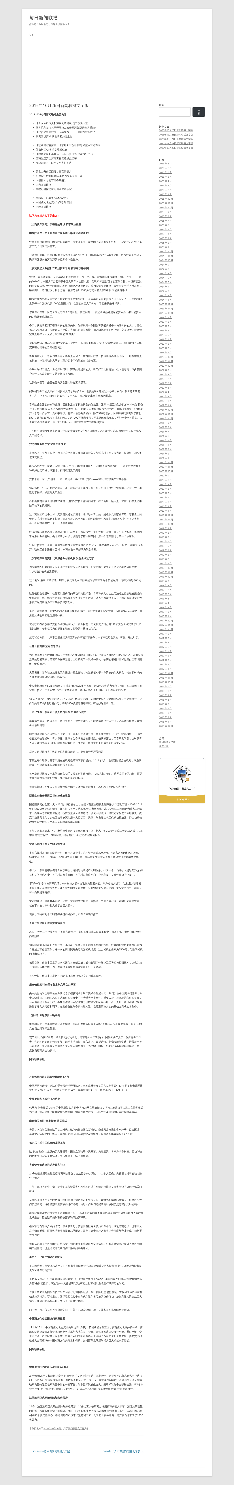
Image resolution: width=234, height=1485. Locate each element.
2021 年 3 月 (165, 449)
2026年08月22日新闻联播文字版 (176, 147)
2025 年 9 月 (165, 212)
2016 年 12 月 (166, 673)
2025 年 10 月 (166, 207)
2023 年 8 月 (165, 321)
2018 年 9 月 (165, 581)
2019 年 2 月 (165, 559)
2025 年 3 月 (165, 238)
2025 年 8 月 (165, 216)
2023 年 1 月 (165, 352)
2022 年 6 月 (165, 383)
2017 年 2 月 (165, 664)
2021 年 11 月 (166, 414)
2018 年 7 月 (165, 589)
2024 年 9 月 (165, 264)
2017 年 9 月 (165, 633)
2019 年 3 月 (165, 554)
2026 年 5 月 (165, 176)
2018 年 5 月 (165, 598)
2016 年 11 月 (166, 677)
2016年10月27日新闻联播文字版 (123, 1451)
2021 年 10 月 (166, 418)
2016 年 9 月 (165, 686)
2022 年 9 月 (165, 370)
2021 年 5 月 (165, 440)
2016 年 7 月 (165, 695)
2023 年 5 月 (165, 335)
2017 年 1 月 (165, 669)
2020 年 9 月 (165, 475)
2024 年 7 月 (165, 273)
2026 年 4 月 (165, 181)
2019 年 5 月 (165, 545)
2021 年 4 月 (165, 444)
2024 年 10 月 (166, 260)
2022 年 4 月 (165, 392)
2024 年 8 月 (165, 269)
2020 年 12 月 (166, 462)
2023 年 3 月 (165, 343)
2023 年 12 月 (166, 304)
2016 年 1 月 (165, 721)
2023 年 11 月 (166, 308)
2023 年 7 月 (165, 326)
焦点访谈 (164, 746)
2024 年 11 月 (166, 255)
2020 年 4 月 (165, 497)
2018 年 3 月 (165, 607)
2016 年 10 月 (166, 682)
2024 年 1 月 (165, 299)
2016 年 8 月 (165, 691)
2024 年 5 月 (165, 282)
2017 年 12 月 (166, 620)
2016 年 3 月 (165, 712)
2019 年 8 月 (165, 532)
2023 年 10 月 (166, 313)
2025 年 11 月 (166, 203)
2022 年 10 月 (166, 365)
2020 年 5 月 (165, 493)
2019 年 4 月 (165, 550)
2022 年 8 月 (165, 374)
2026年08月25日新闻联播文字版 (176, 134)
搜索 (161, 105)
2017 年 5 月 (165, 651)
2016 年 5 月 (165, 704)
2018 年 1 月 (165, 616)
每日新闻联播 (43, 17)
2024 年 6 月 (165, 277)
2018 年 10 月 (166, 576)
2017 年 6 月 (165, 647)
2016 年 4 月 (165, 708)
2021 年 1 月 (165, 458)
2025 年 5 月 (165, 229)
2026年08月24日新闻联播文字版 (176, 139)
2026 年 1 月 (165, 194)
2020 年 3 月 (165, 502)
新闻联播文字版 (76, 1428)
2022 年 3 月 (165, 396)
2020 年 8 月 (165, 480)
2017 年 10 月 (166, 629)
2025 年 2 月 (165, 242)
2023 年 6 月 (165, 330)
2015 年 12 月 (166, 726)
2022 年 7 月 (165, 378)
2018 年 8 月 (165, 585)
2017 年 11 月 (166, 625)
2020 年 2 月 (165, 506)
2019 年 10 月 (166, 524)
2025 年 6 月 (165, 225)
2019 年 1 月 (165, 563)
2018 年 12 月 (166, 567)
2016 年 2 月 (165, 717)
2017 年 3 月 (165, 660)
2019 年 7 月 (165, 537)
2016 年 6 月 (165, 699)
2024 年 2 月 (165, 295)
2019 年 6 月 (165, 541)
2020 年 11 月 (166, 466)
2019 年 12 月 (166, 515)
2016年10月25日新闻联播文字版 (49, 1451)
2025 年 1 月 (165, 247)
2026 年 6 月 (165, 172)
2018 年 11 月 (166, 572)
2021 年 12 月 (166, 409)
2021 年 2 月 (165, 453)
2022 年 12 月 (166, 357)
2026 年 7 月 (165, 168)
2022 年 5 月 (165, 387)
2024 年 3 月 (165, 291)
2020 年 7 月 (165, 484)
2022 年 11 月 (166, 361)
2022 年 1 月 (165, 405)
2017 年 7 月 (165, 642)
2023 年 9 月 (165, 317)
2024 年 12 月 (166, 251)
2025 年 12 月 (166, 198)
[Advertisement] (117, 71)
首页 (31, 34)
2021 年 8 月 (165, 427)
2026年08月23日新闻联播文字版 (176, 143)
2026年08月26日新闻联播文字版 (176, 130)
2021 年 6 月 (165, 436)
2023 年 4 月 (165, 339)
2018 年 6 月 (165, 594)
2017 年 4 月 (165, 655)
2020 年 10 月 (166, 471)
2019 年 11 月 (166, 519)
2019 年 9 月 (165, 528)
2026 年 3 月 (165, 185)
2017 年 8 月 (165, 638)
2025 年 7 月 (165, 220)
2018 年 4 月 (165, 603)
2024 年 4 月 (165, 286)
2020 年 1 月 (165, 510)
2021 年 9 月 (165, 422)
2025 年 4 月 (165, 233)
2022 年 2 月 (165, 400)
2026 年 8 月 (165, 163)
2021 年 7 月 (165, 431)
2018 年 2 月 (165, 611)
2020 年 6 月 (165, 488)
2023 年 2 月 (165, 348)
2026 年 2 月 (165, 190)
